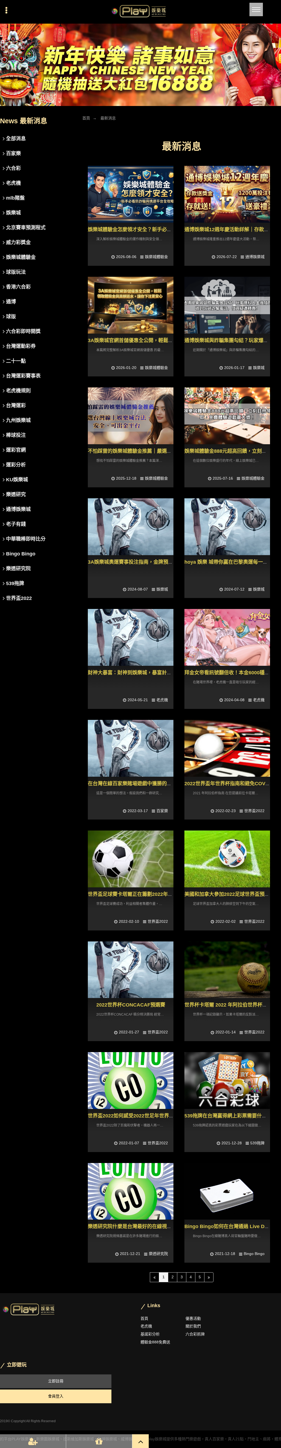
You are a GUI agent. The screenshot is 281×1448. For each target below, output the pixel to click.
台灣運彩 (16, 405)
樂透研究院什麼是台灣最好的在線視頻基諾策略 (140, 1226)
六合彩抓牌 (195, 1334)
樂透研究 (16, 494)
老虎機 (162, 700)
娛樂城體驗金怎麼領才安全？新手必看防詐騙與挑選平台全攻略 (157, 229)
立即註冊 (55, 1381)
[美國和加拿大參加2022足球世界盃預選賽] (227, 859)
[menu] (256, 9)
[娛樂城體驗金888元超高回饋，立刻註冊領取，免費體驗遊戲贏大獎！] (227, 415)
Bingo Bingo (254, 1253)
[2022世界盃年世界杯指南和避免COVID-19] (227, 748)
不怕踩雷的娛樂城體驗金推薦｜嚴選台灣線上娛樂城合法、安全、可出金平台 (172, 451)
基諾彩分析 (150, 1334)
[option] (140, 65)
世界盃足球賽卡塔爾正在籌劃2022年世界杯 (135, 894)
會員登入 (55, 1396)
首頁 (86, 118)
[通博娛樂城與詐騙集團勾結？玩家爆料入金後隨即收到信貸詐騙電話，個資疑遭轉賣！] (227, 305)
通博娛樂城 (255, 257)
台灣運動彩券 (21, 346)
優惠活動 (193, 1318)
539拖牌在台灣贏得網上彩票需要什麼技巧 (230, 1116)
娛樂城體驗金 (156, 257)
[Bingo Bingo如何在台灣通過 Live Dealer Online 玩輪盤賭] (227, 1191)
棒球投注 (16, 435)
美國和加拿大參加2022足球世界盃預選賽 (229, 894)
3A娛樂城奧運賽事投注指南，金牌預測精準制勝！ (143, 562)
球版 (11, 316)
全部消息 (16, 138)
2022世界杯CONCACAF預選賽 (130, 1005)
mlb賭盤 (15, 198)
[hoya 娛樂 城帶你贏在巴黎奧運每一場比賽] (227, 526)
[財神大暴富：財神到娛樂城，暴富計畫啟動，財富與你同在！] (130, 637)
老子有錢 (16, 524)
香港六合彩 (18, 287)
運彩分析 (16, 465)
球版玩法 (16, 272)
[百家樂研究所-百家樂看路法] (140, 65)
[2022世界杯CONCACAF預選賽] (130, 969)
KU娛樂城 (17, 479)
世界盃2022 (254, 811)
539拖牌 (257, 1143)
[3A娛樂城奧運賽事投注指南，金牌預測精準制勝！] (130, 526)
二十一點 (16, 361)
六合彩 (13, 168)
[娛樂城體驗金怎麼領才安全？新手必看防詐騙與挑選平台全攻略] (130, 194)
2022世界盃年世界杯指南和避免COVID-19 (230, 783)
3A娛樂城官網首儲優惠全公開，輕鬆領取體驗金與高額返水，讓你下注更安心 (172, 340)
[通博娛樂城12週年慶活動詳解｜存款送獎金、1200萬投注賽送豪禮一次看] (227, 194)
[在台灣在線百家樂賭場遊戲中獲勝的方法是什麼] (130, 748)
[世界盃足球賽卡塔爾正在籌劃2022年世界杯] (130, 859)
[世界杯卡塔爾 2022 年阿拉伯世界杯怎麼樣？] (227, 969)
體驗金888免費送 (155, 1342)
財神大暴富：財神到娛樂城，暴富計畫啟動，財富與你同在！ (154, 672)
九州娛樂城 (18, 420)
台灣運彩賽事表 (23, 376)
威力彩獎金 (18, 242)
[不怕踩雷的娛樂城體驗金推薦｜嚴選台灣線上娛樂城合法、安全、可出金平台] (130, 415)
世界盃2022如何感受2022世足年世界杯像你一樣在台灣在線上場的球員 (165, 1116)
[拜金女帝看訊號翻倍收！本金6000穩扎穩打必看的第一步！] (227, 637)
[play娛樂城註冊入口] (140, 12)
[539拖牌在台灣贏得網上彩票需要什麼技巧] (227, 1080)
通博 (11, 301)
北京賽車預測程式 (26, 227)
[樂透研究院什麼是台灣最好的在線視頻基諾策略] (130, 1191)
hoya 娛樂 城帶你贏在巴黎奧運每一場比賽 (231, 562)
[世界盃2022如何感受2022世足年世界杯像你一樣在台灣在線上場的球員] (130, 1080)
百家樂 (162, 811)
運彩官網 (16, 450)
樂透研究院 (158, 1253)
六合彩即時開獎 (23, 331)
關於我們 (193, 1326)
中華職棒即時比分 (26, 539)
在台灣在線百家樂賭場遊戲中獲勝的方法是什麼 (140, 783)
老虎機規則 (18, 390)
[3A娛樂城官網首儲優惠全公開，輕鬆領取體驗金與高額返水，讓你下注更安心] (130, 305)
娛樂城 (259, 367)
